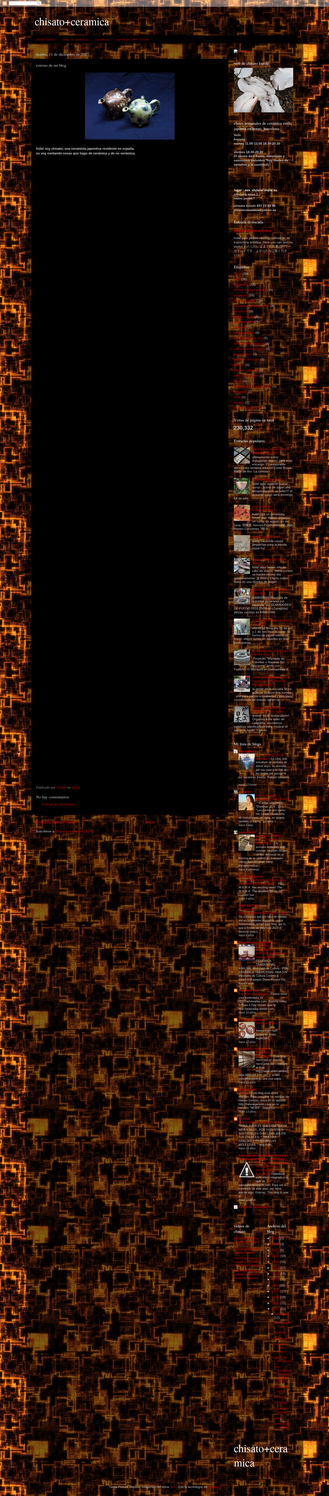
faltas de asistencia (75, 39)
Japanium (246, 751)
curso (238, 274)
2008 (276, 1303)
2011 (276, 1285)
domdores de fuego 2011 (251, 306)
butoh (238, 381)
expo (237, 397)
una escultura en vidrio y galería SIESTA (283, 1374)
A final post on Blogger (254, 994)
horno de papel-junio (267, 479)
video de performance (249, 348)
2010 (276, 1291)
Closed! (244, 1093)
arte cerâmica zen (252, 1019)
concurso (240, 327)
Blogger (213, 1487)
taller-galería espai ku (249, 343)
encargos (240, 391)
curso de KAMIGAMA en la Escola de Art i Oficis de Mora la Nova (271, 681)
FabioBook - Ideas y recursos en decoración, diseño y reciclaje (263, 1157)
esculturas (102, 39)
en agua (280, 1396)
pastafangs (247, 832)
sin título (280, 1332)
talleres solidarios (246, 370)
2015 (276, 1261)
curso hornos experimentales (263, 508)
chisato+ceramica (72, 21)
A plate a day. (249, 990)
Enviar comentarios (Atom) (75, 831)
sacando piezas (280, 1410)
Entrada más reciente (56, 822)
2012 (276, 1279)
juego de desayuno (283, 1359)
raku (237, 279)
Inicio (150, 822)
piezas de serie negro (281, 1347)
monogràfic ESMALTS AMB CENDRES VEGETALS (270, 839)
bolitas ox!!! (282, 1338)
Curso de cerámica (253, 1207)
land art (239, 365)
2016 (276, 1256)
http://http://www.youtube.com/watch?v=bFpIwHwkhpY (247, 1262)
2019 (276, 1238)
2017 (276, 1250)
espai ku (245, 791)
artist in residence (246, 375)
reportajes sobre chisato (132, 39)
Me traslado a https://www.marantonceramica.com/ (263, 911)
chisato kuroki (46, 39)
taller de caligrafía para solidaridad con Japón (268, 709)
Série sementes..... (269, 1023)
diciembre (282, 1314)
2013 (276, 1273)
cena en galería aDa (248, 338)
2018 (276, 1244)
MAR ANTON (248, 905)
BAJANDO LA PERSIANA (265, 1054)
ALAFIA (244, 1118)
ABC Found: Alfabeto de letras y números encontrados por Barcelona (271, 1168)
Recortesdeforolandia (255, 942)
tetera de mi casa (282, 1324)
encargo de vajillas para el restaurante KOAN (270, 450)
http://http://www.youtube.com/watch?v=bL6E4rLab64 (247, 1274)
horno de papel (244, 300)
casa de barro (244, 322)
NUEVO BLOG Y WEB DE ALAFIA (262, 1122)
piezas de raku (281, 1388)
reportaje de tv (244, 332)
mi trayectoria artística (252, 231)
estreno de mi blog (282, 1425)
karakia (239, 402)
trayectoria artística (247, 407)
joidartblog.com (251, 876)
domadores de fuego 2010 (252, 386)
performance (243, 354)
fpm (173, 1487)
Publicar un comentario (58, 804)
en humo (280, 1402)
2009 (276, 1297)
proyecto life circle (246, 359)
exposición (241, 284)
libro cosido (248, 1089)
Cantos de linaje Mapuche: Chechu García (272, 797)
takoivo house (244, 316)
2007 (276, 1309)
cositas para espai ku (267, 537)
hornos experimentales (250, 290)
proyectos (241, 295)
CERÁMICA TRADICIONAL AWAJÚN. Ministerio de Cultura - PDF (271, 951)
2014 (276, 1267)
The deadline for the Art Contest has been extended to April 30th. (262, 881)
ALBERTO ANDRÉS (253, 1049)
